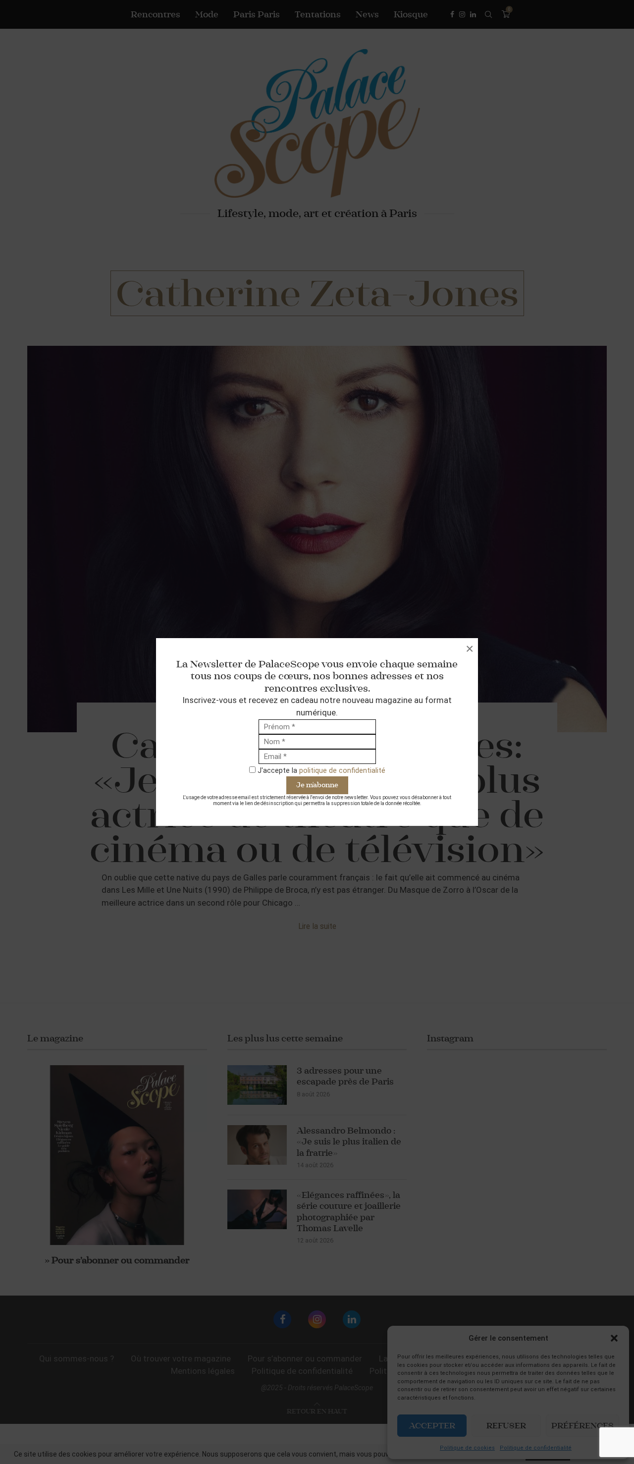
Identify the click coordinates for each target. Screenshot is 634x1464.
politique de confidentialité (342, 770)
